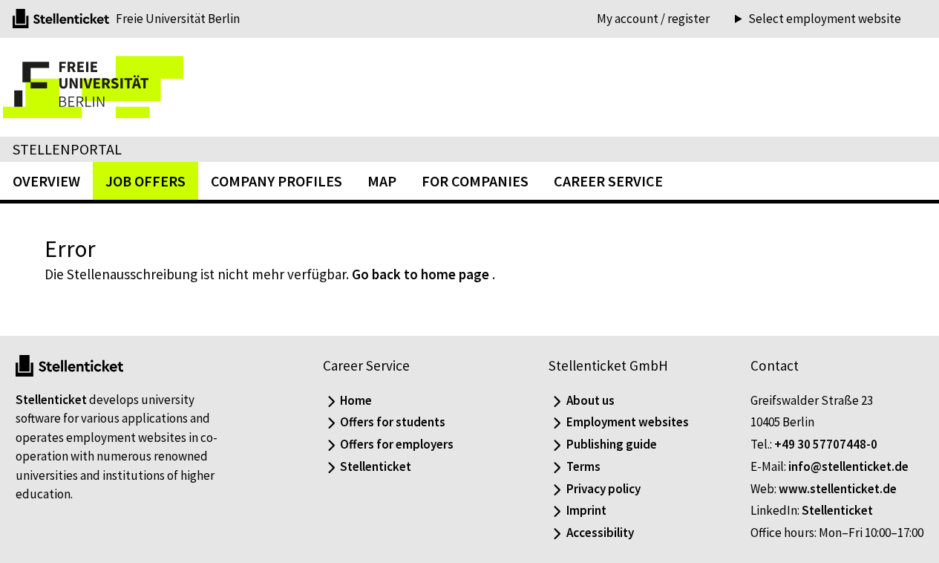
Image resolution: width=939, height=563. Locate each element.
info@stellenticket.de (848, 466)
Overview (46, 181)
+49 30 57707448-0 (825, 444)
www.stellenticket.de (838, 489)
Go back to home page (420, 274)
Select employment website (824, 19)
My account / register (653, 18)
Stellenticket (51, 399)
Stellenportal (67, 149)
